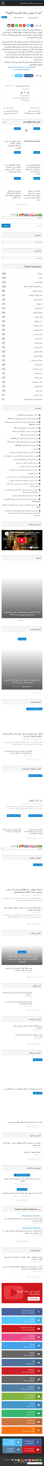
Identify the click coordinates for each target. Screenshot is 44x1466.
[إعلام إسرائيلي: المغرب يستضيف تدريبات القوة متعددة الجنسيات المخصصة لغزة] (32, 821)
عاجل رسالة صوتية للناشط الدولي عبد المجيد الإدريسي (22, 477)
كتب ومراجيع (38, 373)
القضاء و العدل (38, 343)
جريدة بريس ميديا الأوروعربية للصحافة (31, 3)
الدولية (40, 278)
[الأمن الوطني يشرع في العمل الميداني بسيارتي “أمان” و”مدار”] (11, 821)
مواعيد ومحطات (37, 325)
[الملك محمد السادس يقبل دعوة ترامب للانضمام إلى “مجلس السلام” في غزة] (22, 719)
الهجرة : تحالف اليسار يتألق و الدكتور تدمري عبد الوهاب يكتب (20, 456)
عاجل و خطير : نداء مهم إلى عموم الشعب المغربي (23, 480)
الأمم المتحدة (38, 364)
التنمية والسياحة (37, 330)
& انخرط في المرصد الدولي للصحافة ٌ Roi (26, 428)
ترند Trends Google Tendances (32, 286)
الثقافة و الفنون (37, 356)
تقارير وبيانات (38, 338)
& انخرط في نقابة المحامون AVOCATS (26, 445)
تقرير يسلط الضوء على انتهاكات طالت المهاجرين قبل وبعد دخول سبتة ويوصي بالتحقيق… (22, 959)
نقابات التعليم (38, 351)
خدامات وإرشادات (37, 369)
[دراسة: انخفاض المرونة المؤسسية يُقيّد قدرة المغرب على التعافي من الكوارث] (6, 1037)
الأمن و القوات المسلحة (35, 295)
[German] (22, 214)
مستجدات (4, 17)
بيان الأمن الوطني (35, 800)
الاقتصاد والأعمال (37, 312)
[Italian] (19, 214)
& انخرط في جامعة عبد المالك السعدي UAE (25, 431)
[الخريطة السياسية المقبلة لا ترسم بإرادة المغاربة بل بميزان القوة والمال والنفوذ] (37, 995)
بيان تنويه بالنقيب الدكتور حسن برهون (27, 463)
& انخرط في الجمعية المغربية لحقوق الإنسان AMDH (23, 418)
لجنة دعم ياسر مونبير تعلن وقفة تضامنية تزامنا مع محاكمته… (22, 1193)
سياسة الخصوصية (33, 473)
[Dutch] (33, 214)
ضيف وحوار (39, 390)
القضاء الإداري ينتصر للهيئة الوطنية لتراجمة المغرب (23, 452)
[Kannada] (15, 214)
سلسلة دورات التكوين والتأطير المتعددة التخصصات (23, 470)
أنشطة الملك (38, 308)
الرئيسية (35, 449)
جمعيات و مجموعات (36, 360)
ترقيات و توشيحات (37, 382)
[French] (26, 214)
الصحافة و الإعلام (37, 291)
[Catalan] (37, 214)
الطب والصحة (38, 317)
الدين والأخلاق (38, 321)
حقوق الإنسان (38, 282)
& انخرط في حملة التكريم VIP (29, 435)
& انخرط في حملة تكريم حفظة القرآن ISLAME (24, 438)
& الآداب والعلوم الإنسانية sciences (27, 415)
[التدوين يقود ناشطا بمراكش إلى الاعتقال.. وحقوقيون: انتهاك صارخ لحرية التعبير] (12, 183)
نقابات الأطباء (38, 377)
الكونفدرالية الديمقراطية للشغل (33, 399)
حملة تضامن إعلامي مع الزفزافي (28, 466)
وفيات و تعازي (38, 334)
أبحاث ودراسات (37, 347)
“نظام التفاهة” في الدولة (32, 1152)
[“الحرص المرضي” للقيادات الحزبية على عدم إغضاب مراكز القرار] (37, 1004)
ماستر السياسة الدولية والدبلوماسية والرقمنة (25, 495)
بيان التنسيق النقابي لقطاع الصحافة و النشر (25, 459)
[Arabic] (40, 214)
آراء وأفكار (39, 304)
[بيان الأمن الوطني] (22, 786)
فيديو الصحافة (38, 386)
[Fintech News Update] (31, 133)
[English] (30, 214)
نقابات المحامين (37, 395)
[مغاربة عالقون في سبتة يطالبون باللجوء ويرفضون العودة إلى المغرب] (12, 133)
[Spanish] (12, 214)
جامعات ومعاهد (38, 299)
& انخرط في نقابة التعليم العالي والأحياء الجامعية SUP (22, 442)
